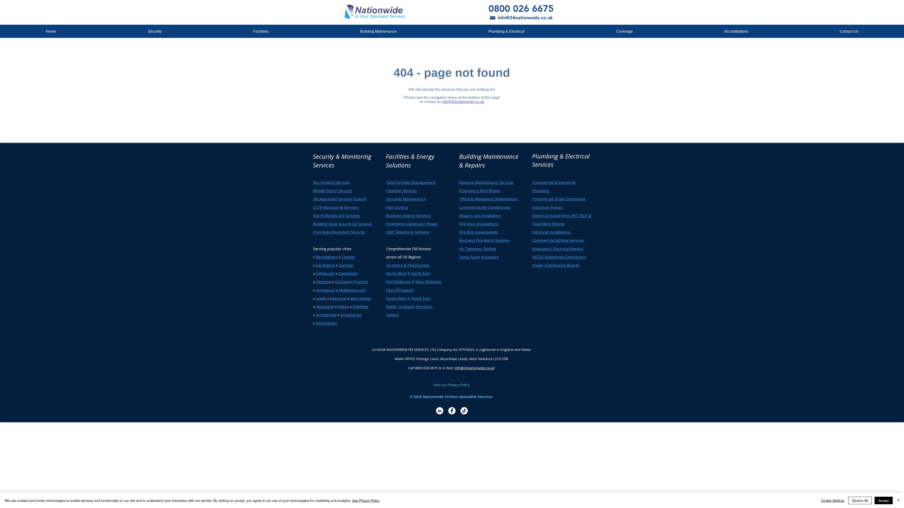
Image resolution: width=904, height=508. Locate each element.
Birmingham (327, 257)
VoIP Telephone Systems (407, 232)
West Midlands (429, 281)
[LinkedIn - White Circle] (439, 410)
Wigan (343, 306)
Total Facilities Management (410, 182)
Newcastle (325, 306)
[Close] (898, 500)
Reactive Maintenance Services (486, 182)
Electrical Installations (551, 232)
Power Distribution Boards (556, 265)
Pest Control (397, 207)
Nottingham (326, 323)
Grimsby (342, 281)
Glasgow (323, 281)
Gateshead (348, 273)
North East (420, 273)
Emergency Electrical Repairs (557, 248)
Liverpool (338, 298)
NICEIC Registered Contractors (559, 257)
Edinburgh (325, 273)
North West (396, 273)
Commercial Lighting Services (558, 240)
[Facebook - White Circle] (452, 410)
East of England (399, 290)
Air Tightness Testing (477, 248)
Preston (361, 281)
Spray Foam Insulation (479, 257)
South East (420, 298)
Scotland (406, 306)
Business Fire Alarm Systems (484, 240)
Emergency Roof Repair (480, 190)
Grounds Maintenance (406, 199)
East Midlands (398, 281)
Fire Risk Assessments (478, 232)
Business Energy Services (408, 215)
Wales (391, 306)
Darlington (325, 265)
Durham (346, 265)
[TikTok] (464, 410)
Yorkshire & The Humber (408, 265)
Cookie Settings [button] (832, 500)
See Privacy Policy (365, 500)
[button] (154, 31)
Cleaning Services (401, 190)
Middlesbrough (352, 290)
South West (396, 298)
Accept (884, 500)
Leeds (321, 298)
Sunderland (326, 315)
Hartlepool (325, 290)
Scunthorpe (350, 315)
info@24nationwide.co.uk (474, 368)
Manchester (360, 298)
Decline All (860, 500)
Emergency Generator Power (412, 223)
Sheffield (360, 306)
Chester (348, 257)
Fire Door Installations (479, 223)
